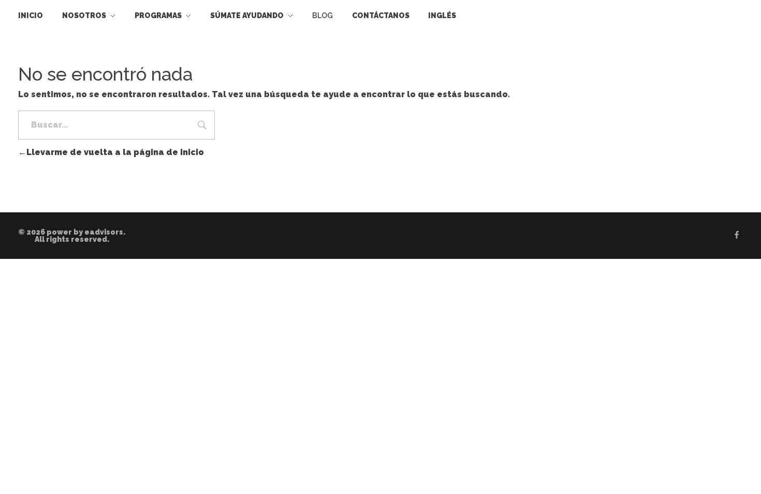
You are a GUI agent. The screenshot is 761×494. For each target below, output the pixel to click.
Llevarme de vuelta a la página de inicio (115, 152)
